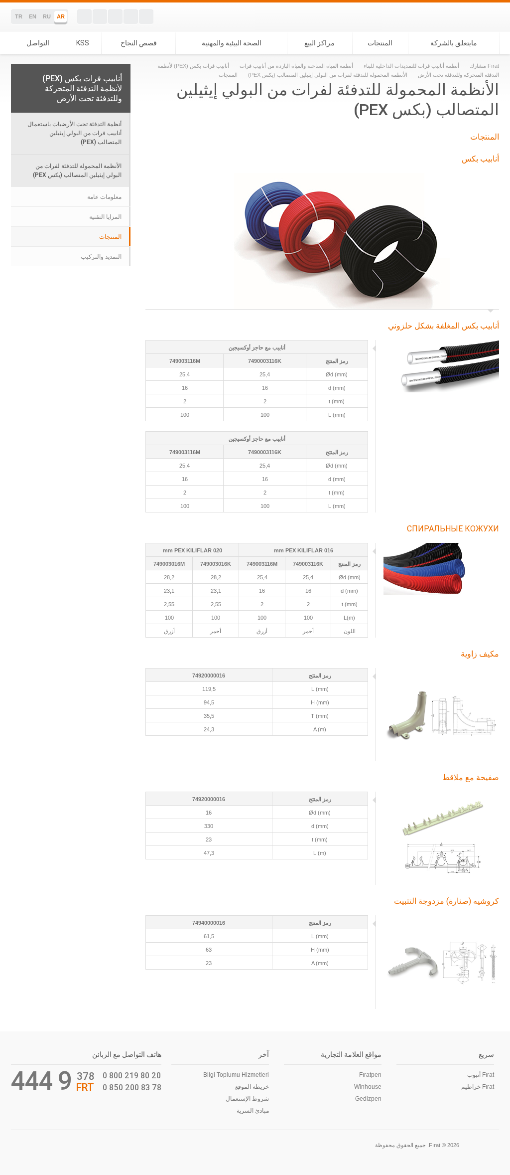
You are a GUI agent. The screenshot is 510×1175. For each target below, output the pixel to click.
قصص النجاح (139, 42)
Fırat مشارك (484, 66)
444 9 (41, 1081)
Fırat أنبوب (480, 1074)
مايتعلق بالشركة (453, 42)
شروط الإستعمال (247, 1098)
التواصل (37, 42)
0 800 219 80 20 (132, 1075)
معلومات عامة (104, 196)
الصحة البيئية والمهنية (231, 42)
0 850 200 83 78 (132, 1087)
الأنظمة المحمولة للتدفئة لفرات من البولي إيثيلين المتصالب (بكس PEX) (327, 75)
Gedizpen (368, 1098)
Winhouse (368, 1086)
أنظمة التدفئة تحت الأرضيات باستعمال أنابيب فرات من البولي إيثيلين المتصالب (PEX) (74, 133)
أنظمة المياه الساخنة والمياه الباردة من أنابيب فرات (296, 66)
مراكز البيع (319, 42)
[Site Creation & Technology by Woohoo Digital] (25, 1144)
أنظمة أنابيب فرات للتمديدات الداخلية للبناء (411, 66)
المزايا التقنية (105, 216)
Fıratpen (370, 1074)
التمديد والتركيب (101, 256)
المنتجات (380, 42)
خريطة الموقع (252, 1086)
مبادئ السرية (253, 1110)
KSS (82, 42)
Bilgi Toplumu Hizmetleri (236, 1074)
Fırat (465, 16)
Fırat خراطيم (477, 1086)
